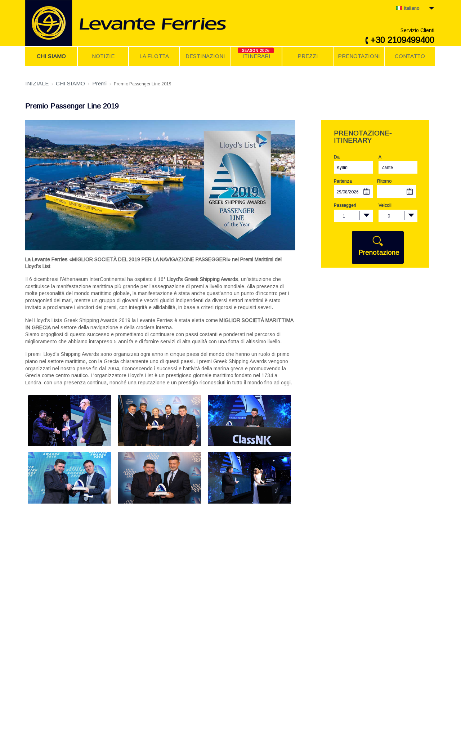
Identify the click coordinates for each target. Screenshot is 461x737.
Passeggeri (345, 205)
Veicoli (385, 205)
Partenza (343, 181)
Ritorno (384, 181)
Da (337, 157)
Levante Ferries (149, 23)
